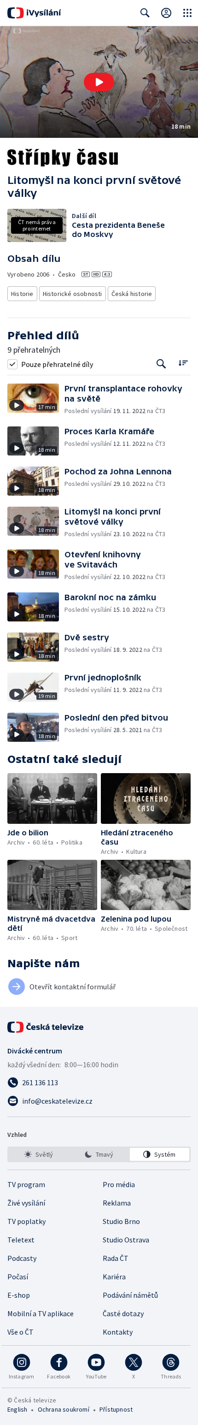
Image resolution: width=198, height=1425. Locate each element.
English (17, 1409)
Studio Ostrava (126, 1239)
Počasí (17, 1276)
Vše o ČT (20, 1331)
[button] (99, 82)
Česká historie (131, 294)
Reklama (117, 1202)
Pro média (119, 1184)
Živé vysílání (26, 1202)
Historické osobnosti (72, 294)
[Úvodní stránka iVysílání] (34, 12)
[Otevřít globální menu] (187, 13)
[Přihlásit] (166, 13)
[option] (38, 1154)
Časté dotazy (123, 1313)
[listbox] (99, 1154)
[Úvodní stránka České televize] (46, 1027)
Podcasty (21, 1258)
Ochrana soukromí (63, 1409)
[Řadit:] (183, 363)
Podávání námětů (130, 1295)
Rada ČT (115, 1258)
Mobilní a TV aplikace (40, 1313)
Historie (22, 294)
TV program (26, 1184)
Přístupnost (116, 1409)
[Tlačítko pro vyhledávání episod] (161, 364)
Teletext (21, 1239)
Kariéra (114, 1276)
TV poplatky (26, 1221)
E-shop (18, 1295)
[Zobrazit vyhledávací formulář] (145, 13)
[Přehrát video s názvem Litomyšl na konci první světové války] (99, 82)
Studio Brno (121, 1221)
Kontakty (118, 1331)
